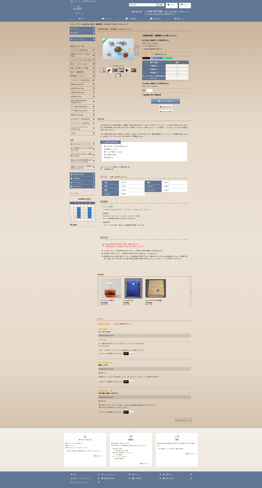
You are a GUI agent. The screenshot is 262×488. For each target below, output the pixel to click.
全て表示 (183, 420)
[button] (180, 19)
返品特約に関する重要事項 (152, 95)
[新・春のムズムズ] (118, 49)
